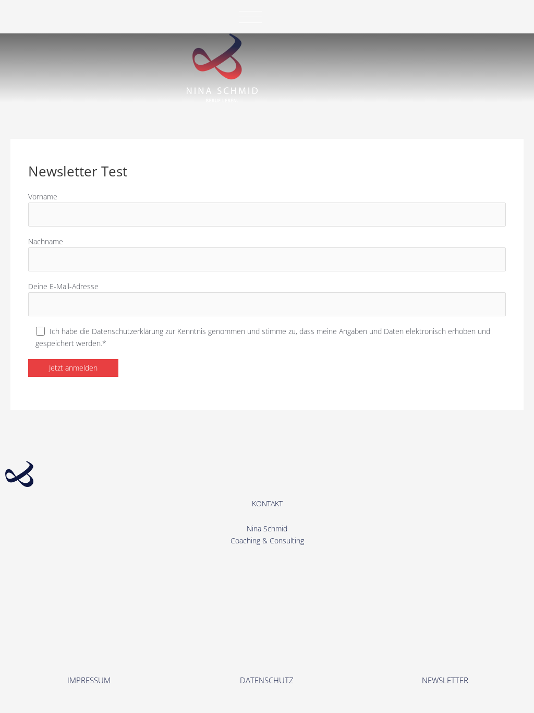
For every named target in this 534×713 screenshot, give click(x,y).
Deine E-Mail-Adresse (63, 286)
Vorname (42, 196)
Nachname (45, 241)
